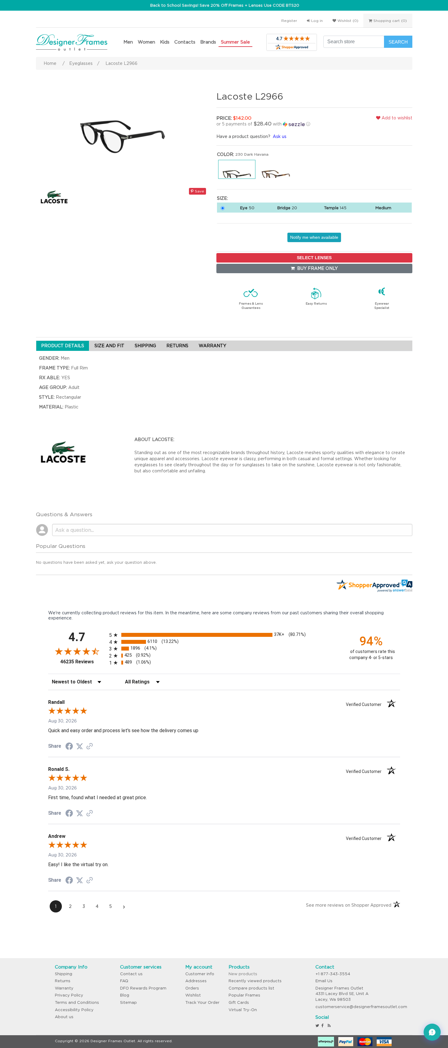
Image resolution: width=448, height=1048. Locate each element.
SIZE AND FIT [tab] (109, 345)
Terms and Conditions (77, 1002)
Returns (62, 981)
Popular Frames (244, 995)
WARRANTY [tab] (212, 345)
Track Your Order (202, 1002)
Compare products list (251, 988)
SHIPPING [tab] (145, 345)
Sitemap (128, 1002)
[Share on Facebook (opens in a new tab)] (69, 747)
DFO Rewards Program (143, 988)
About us (64, 1016)
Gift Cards (239, 1002)
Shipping (63, 974)
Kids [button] (164, 41)
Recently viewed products (255, 981)
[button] (280, 124)
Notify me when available (314, 237)
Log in (316, 21)
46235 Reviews (83, 662)
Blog (124, 995)
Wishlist (193, 995)
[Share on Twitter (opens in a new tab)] (79, 746)
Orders (192, 988)
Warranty (64, 988)
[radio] (224, 635)
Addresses (196, 981)
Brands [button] (208, 41)
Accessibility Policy (74, 1009)
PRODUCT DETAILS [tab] (62, 345)
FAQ (124, 981)
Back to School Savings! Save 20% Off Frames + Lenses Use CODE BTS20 (224, 5)
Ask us (279, 136)
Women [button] (146, 41)
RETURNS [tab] (177, 345)
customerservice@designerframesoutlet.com (361, 1006)
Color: (225, 154)
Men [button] (128, 41)
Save (199, 191)
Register (289, 21)
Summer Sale (235, 41)
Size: (222, 198)
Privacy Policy (69, 995)
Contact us (131, 974)
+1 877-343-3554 (332, 974)
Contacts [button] (184, 41)
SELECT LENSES (314, 257)
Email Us (323, 981)
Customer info (199, 974)
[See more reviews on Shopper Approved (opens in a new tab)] (89, 746)
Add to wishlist (396, 117)
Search (398, 41)
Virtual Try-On (243, 1009)
